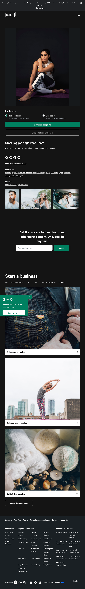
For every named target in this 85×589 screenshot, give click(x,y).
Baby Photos (47, 564)
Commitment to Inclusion (40, 519)
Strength (19, 175)
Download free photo (42, 124)
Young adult (10, 175)
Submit (62, 247)
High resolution (15, 115)
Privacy (55, 519)
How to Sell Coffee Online (74, 551)
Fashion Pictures (34, 533)
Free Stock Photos (9, 533)
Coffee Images (23, 538)
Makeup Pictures (46, 533)
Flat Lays (21, 548)
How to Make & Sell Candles (74, 557)
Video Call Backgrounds (22, 569)
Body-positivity (39, 172)
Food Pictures (48, 538)
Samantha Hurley (20, 163)
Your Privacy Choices (51, 582)
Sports (14, 172)
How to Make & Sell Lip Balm (61, 551)
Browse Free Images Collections (9, 541)
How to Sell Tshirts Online (61, 563)
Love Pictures (35, 558)
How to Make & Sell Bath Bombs (74, 535)
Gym (61, 172)
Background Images (35, 549)
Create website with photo (42, 132)
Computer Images (46, 543)
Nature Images (36, 538)
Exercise (21, 172)
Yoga (48, 172)
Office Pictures (23, 542)
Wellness (54, 172)
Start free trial (13, 312)
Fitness (8, 172)
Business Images (21, 533)
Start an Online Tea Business (61, 542)
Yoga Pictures (23, 564)
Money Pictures (34, 543)
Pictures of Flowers (47, 559)
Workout (67, 172)
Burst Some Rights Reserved (16, 184)
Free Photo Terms (21, 519)
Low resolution (52, 115)
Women (29, 172)
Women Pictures (46, 553)
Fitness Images (36, 564)
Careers (8, 519)
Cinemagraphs (48, 548)
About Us (64, 519)
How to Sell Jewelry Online (61, 557)
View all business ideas (19, 503)
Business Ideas (61, 532)
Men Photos (22, 558)
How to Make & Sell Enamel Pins (74, 544)
